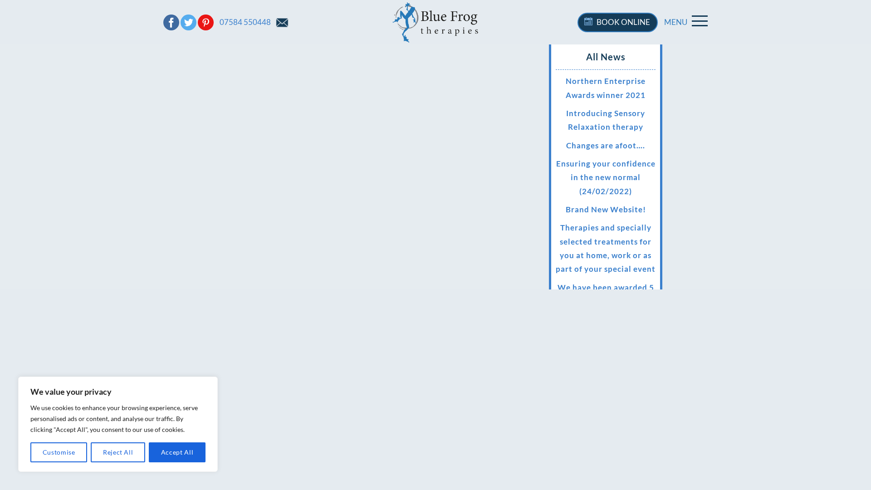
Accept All (177, 452)
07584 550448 (245, 22)
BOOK (623, 22)
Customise (59, 452)
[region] (118, 424)
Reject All (118, 452)
